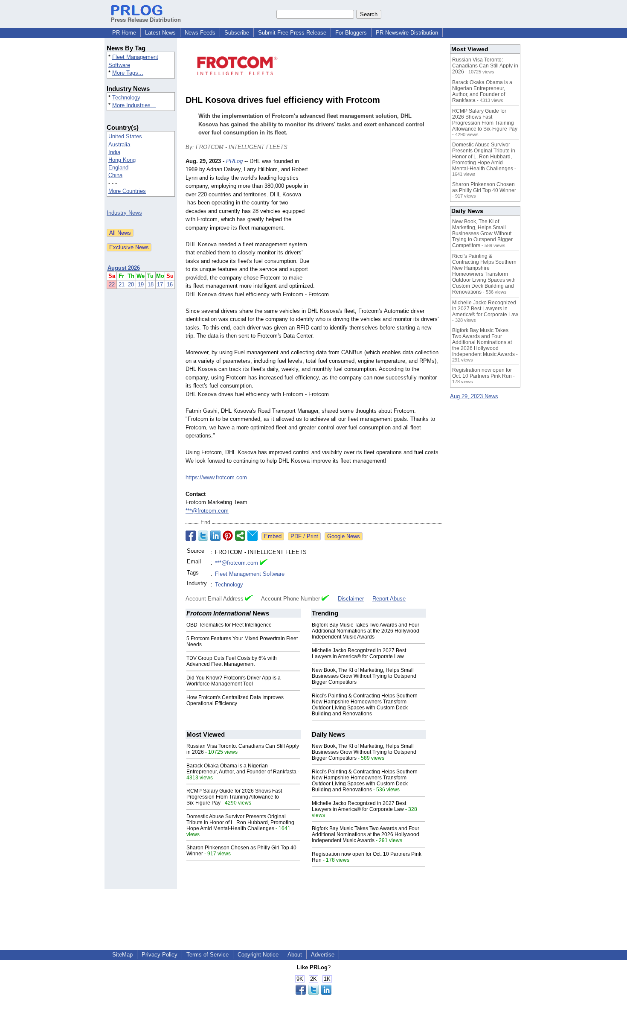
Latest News (160, 32)
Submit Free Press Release (292, 32)
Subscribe (236, 32)
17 (160, 284)
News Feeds (200, 32)
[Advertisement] (377, 219)
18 (151, 284)
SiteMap (122, 954)
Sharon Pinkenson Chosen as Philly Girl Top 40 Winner (484, 187)
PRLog (234, 161)
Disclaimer (351, 598)
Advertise (322, 954)
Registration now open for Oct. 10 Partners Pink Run (482, 373)
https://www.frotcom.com (216, 477)
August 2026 (123, 268)
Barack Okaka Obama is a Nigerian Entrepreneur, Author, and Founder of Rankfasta (241, 769)
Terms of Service (207, 954)
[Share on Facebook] (191, 536)
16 (170, 284)
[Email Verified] (263, 563)
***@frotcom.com (207, 510)
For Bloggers (351, 32)
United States (125, 136)
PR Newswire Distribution (407, 32)
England (118, 167)
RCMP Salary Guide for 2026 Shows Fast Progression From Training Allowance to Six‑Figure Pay (234, 797)
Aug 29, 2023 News (474, 396)
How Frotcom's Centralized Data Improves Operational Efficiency (235, 700)
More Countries (127, 191)
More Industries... (134, 105)
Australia (119, 144)
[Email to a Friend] (252, 536)
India (114, 152)
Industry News (124, 213)
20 (131, 284)
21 (122, 284)
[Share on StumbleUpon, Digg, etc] (240, 536)
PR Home (124, 32)
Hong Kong (122, 160)
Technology (126, 97)
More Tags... (127, 73)
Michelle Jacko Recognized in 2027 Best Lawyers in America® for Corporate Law (359, 653)
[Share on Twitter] (203, 536)
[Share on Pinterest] (228, 536)
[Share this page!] (313, 993)
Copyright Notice (258, 954)
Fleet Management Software (249, 574)
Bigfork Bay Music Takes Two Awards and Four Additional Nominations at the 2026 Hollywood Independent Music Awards (365, 631)
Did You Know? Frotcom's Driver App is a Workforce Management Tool (233, 681)
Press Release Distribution (146, 20)
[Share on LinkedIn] (215, 536)
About (294, 954)
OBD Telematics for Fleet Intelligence (229, 625)
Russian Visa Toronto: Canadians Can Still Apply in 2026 (485, 66)
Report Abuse (389, 598)
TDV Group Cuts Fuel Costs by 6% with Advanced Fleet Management (231, 661)
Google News (343, 536)
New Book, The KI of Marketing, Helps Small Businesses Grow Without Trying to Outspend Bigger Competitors (364, 676)
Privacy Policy (159, 954)
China (115, 175)
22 (112, 284)
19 (141, 284)
